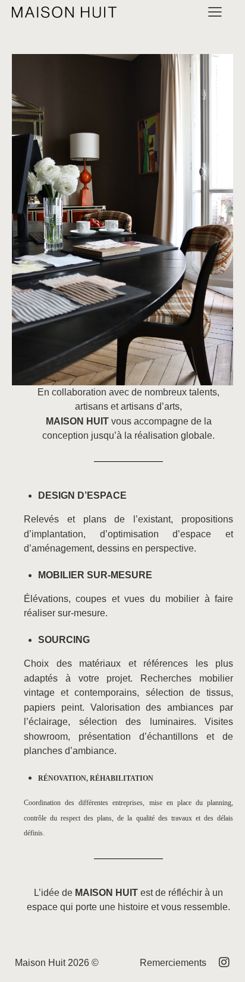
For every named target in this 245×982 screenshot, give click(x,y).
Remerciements (173, 963)
